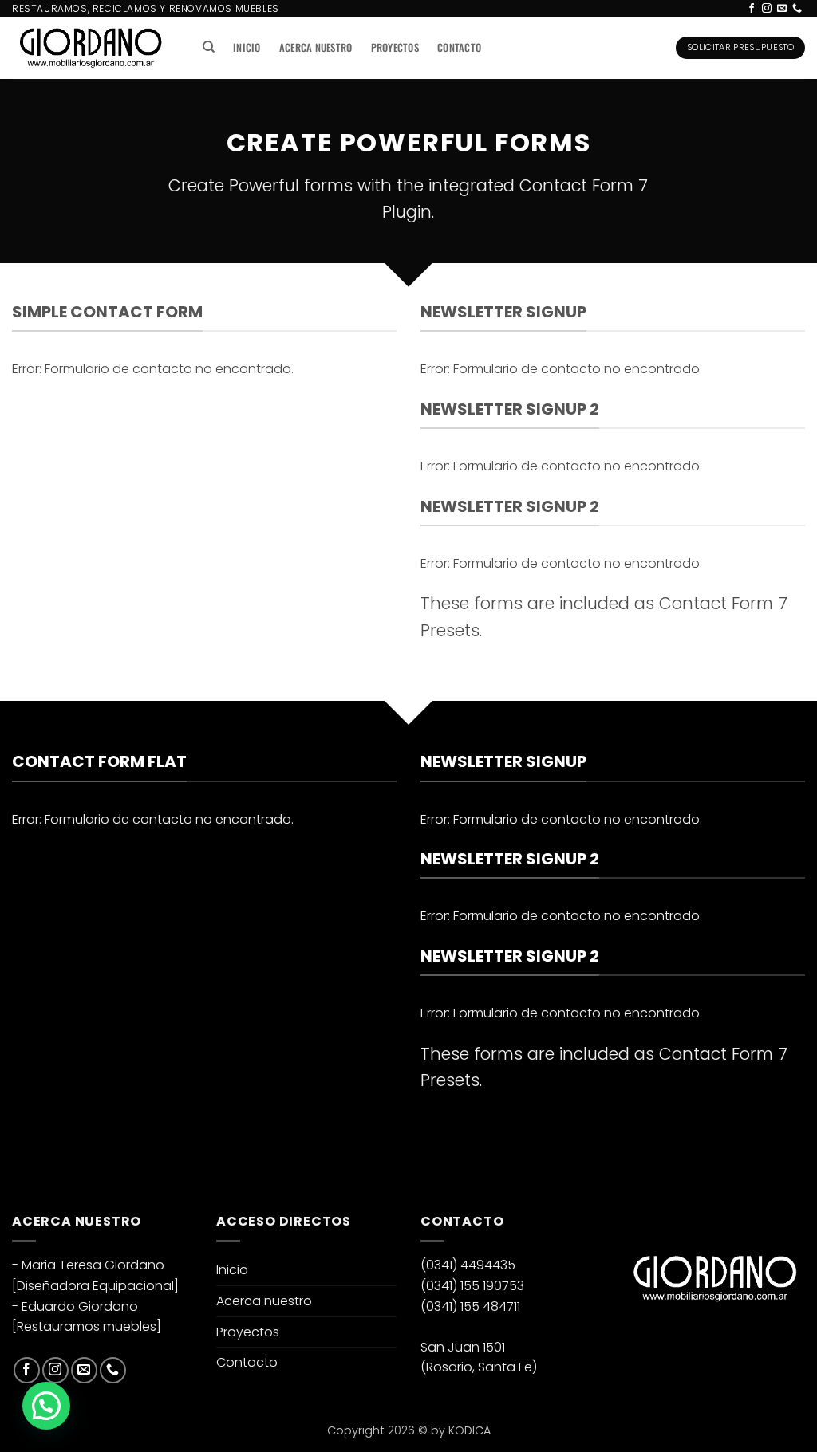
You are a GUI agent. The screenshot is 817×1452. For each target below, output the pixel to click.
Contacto (459, 47)
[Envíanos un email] (782, 8)
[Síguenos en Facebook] (751, 8)
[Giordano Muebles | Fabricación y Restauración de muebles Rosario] (90, 48)
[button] (46, 1406)
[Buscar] (208, 47)
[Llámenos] (797, 8)
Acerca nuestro (316, 47)
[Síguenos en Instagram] (767, 8)
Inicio (247, 47)
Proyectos (395, 47)
